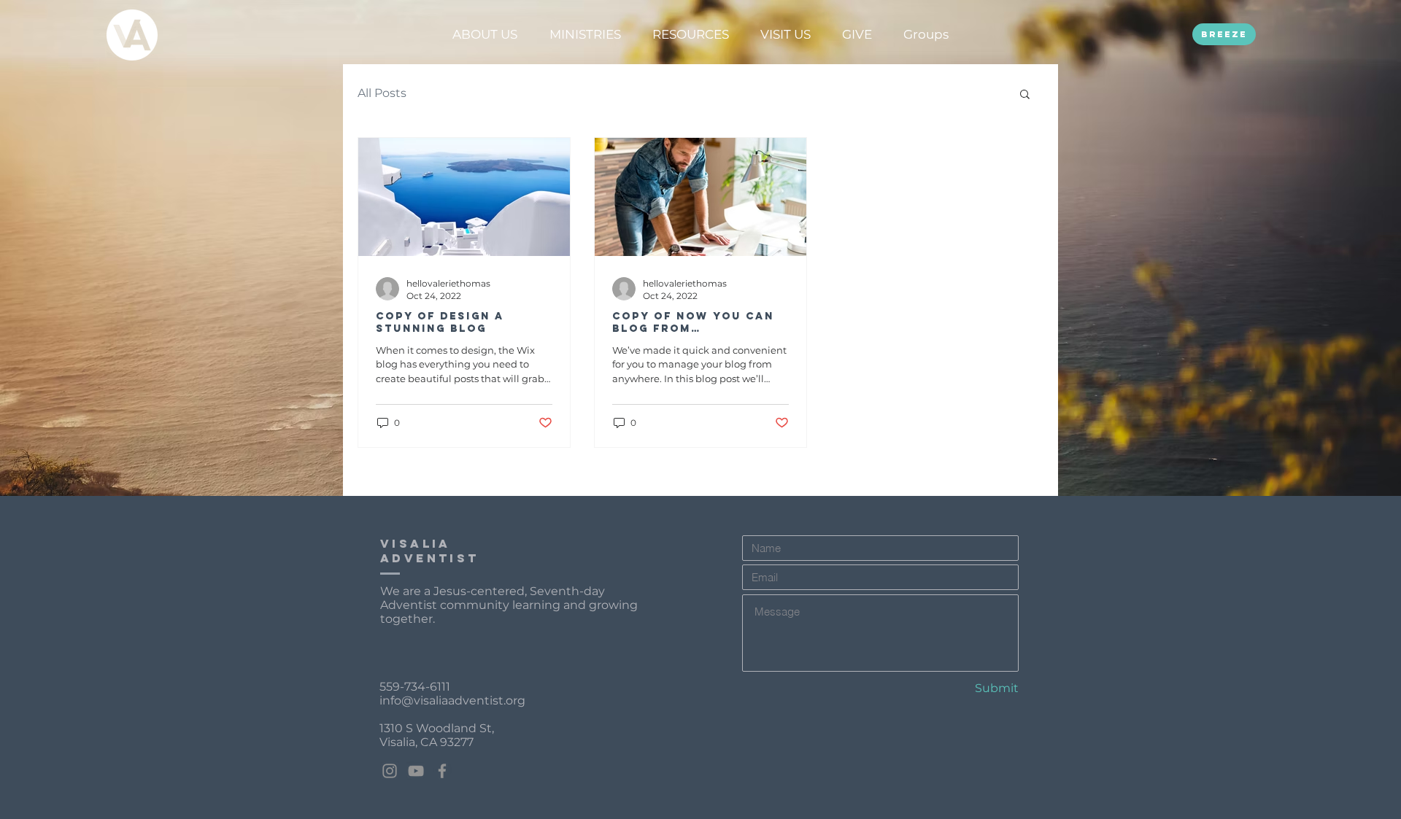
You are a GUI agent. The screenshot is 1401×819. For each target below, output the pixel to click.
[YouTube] (415, 770)
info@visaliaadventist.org (452, 700)
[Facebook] (442, 770)
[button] (484, 34)
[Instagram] (389, 770)
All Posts (382, 93)
